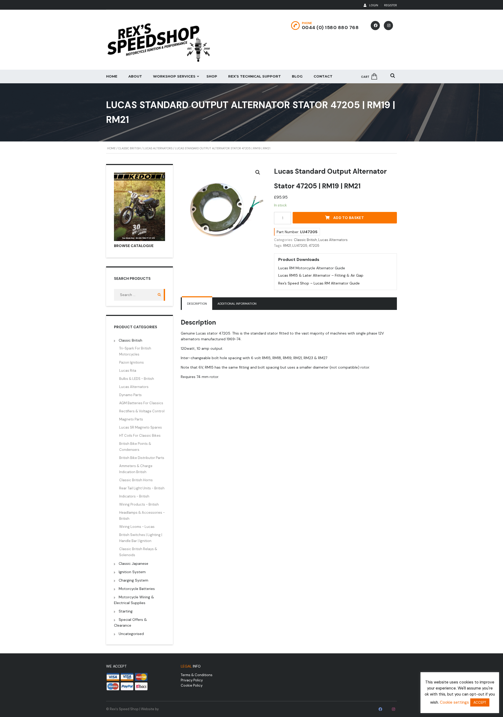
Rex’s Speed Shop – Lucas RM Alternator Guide (319, 283)
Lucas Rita (127, 370)
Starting (126, 611)
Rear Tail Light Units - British (142, 488)
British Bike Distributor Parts (141, 458)
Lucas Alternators (157, 148)
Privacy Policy (192, 680)
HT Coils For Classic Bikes (140, 435)
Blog (297, 76)
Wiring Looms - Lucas (137, 526)
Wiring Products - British (139, 504)
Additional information (236, 304)
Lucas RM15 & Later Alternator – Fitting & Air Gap (320, 275)
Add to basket (348, 217)
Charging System (133, 580)
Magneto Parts (131, 419)
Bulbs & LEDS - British (136, 378)
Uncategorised (131, 633)
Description (197, 304)
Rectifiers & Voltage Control (142, 411)
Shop (211, 76)
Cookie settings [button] (454, 702)
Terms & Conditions (196, 675)
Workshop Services (174, 76)
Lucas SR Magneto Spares (140, 427)
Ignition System (132, 572)
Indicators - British (134, 496)
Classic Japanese (133, 563)
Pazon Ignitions (131, 362)
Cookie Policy (192, 685)
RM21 (287, 245)
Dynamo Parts (130, 395)
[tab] (197, 303)
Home (111, 76)
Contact (323, 76)
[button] (258, 172)
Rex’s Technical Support (254, 76)
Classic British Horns (136, 480)
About (135, 76)
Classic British (129, 148)
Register (390, 5)
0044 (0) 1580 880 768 (330, 27)
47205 (314, 245)
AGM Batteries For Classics (141, 403)
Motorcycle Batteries (137, 588)
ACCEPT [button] (479, 702)
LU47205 (299, 245)
